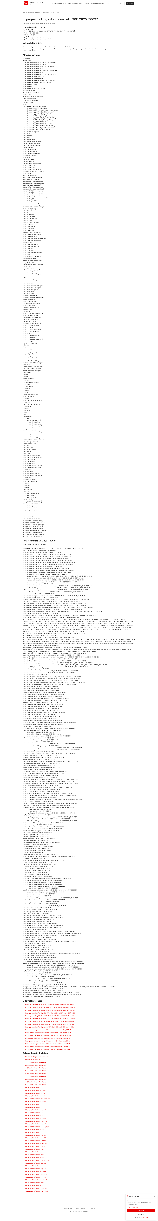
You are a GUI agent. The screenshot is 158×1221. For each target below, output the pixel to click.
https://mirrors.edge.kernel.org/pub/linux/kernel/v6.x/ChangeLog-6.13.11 (47, 1044)
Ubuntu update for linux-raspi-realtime (37, 1180)
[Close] (154, 1196)
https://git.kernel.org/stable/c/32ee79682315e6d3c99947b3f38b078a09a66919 (50, 1018)
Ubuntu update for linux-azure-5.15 (36, 1118)
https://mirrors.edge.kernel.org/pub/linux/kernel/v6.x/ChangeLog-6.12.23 (48, 1041)
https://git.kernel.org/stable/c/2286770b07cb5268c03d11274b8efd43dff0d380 (50, 1013)
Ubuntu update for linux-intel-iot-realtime (38, 1099)
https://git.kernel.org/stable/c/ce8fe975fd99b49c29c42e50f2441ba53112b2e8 (50, 1027)
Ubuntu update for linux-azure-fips (36, 1110)
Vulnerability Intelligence (59, 3)
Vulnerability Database (97, 3)
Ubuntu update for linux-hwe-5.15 (35, 1093)
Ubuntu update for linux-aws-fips (35, 1090)
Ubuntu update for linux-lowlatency (36, 1143)
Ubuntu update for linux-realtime (35, 1163)
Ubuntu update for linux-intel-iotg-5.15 (37, 1160)
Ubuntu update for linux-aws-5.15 (35, 1096)
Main (24, 12)
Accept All (141, 1210)
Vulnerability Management (75, 3)
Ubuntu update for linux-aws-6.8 (35, 1177)
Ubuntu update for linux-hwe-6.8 (35, 1171)
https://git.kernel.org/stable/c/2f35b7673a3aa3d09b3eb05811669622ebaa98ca (50, 1016)
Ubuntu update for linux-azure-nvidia (36, 1191)
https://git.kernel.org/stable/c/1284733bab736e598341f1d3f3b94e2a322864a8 (50, 1007)
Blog (107, 3)
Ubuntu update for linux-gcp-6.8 (35, 1168)
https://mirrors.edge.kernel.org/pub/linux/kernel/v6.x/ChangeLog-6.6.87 (47, 1049)
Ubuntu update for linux (32, 1087)
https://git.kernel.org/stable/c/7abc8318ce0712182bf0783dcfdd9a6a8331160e (49, 1021)
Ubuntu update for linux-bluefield (35, 1141)
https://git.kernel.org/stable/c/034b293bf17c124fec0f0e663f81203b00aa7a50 (49, 1004)
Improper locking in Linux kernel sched (37, 1057)
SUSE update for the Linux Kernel (35, 1062)
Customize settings (133, 1207)
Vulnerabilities (46, 12)
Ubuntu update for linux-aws (34, 1115)
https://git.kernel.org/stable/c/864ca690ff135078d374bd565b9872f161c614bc (49, 1024)
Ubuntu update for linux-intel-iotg (35, 1146)
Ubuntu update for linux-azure (34, 1113)
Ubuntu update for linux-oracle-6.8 (36, 1174)
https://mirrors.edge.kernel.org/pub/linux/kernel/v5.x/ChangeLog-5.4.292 (48, 1035)
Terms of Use (67, 1208)
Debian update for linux (32, 1059)
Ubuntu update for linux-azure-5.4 (36, 1121)
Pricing (87, 3)
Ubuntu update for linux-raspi (34, 1155)
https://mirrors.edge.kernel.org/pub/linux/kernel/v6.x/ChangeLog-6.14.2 (47, 1046)
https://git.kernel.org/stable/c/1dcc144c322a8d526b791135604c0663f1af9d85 (50, 1010)
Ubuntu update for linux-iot (33, 1152)
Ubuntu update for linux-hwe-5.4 (35, 1138)
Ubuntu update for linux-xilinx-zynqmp (37, 1127)
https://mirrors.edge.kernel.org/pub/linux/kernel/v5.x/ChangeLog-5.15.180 (48, 1032)
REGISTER (130, 3)
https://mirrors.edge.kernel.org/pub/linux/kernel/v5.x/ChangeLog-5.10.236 (48, 1030)
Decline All (141, 1214)
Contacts (92, 1208)
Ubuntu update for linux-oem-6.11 (35, 1135)
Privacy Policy (80, 1208)
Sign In (121, 3)
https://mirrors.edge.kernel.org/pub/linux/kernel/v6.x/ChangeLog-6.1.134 (47, 1038)
